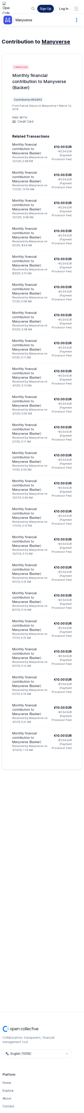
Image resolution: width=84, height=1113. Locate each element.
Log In (63, 8)
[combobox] (37, 1053)
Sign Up (45, 8)
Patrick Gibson (29, 105)
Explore (8, 1090)
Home (7, 1083)
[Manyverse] (8, 20)
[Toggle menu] (76, 8)
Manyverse (24, 20)
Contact (8, 1106)
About (7, 1098)
